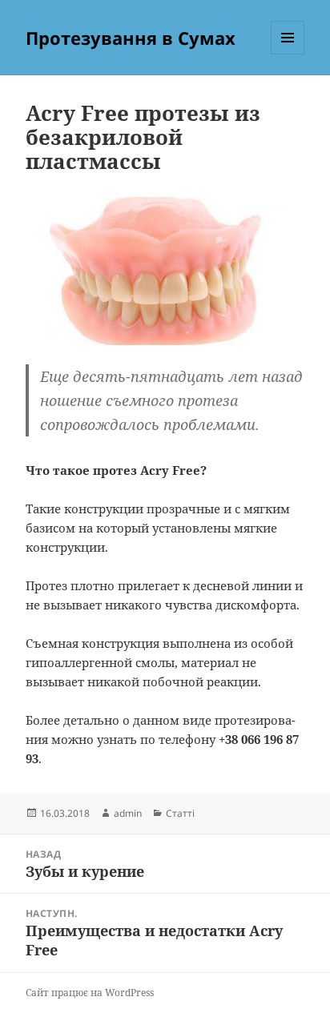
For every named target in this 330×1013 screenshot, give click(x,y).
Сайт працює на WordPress (90, 992)
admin (128, 813)
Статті (180, 813)
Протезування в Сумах (130, 38)
